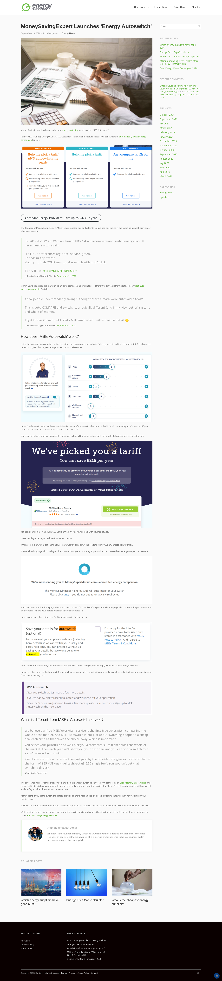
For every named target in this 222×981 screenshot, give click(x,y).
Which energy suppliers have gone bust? (178, 46)
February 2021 (167, 132)
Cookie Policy (27, 944)
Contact (94, 973)
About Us (25, 940)
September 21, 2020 (66, 276)
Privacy (72, 973)
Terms (64, 973)
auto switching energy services (42, 815)
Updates (164, 197)
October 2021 (167, 114)
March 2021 (166, 127)
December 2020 (168, 141)
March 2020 (166, 176)
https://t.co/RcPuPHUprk (59, 271)
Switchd (142, 782)
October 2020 (167, 149)
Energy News (68, 33)
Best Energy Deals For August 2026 (178, 68)
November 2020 (168, 145)
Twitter (198, 973)
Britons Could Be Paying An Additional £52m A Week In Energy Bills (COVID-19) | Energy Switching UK (180, 88)
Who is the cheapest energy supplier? (179, 56)
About (56, 973)
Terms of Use (27, 948)
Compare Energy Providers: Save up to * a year (61, 218)
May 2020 (165, 167)
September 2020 (168, 154)
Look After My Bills (128, 782)
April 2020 (165, 171)
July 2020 (164, 163)
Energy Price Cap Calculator (85, 900)
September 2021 (168, 119)
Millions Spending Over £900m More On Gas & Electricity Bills (179, 62)
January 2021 (167, 136)
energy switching (70, 130)
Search (199, 26)
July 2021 (164, 123)
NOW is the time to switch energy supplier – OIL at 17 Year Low (180, 94)
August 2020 (166, 158)
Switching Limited (44, 973)
